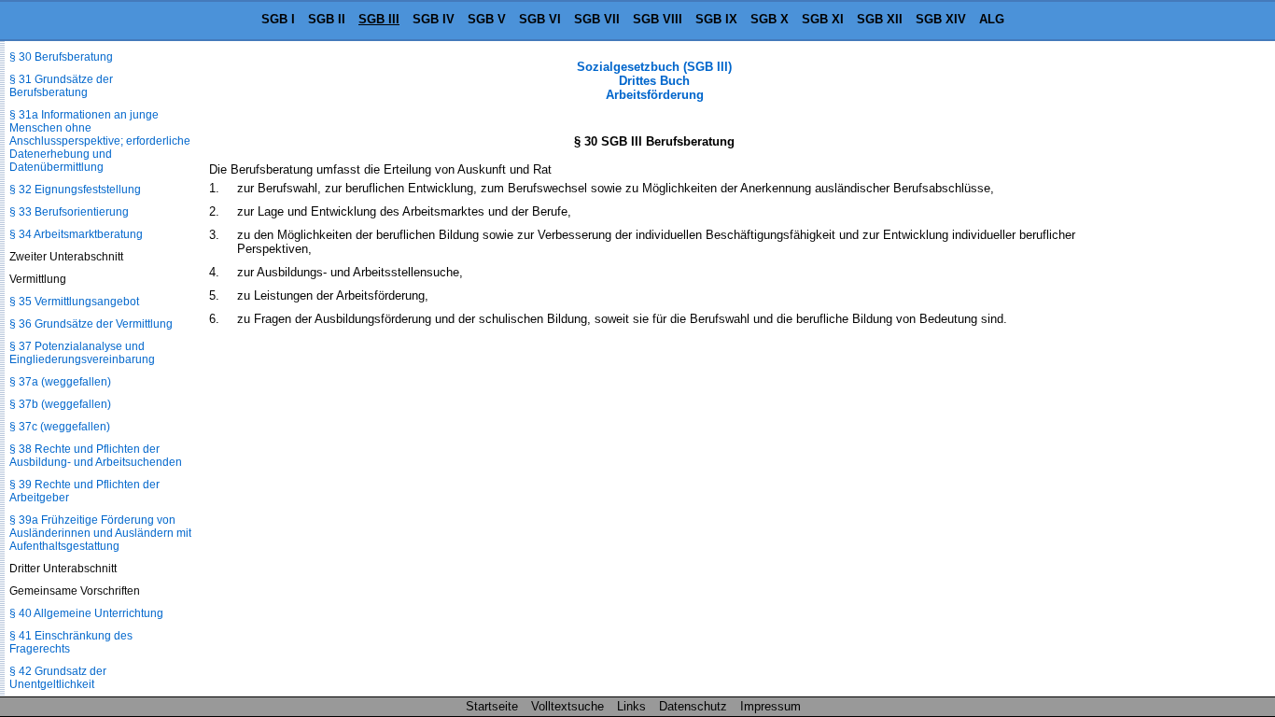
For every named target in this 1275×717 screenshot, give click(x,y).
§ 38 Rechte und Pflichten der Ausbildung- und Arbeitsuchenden (95, 456)
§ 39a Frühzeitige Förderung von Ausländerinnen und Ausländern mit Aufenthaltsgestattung (100, 533)
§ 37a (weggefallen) (60, 381)
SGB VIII (657, 19)
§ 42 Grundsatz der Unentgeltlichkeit (57, 678)
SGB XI (823, 19)
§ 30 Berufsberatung (61, 56)
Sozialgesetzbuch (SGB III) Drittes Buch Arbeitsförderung (654, 81)
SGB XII (880, 19)
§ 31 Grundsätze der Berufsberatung (61, 86)
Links (631, 706)
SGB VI (540, 19)
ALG (991, 19)
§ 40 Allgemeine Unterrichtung (86, 613)
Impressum (770, 706)
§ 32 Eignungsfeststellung (75, 189)
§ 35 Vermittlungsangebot (74, 301)
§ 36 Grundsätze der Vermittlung (91, 323)
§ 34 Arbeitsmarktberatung (76, 234)
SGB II (326, 19)
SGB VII (597, 19)
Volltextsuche (567, 706)
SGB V (487, 19)
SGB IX (716, 19)
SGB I (278, 19)
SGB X (769, 19)
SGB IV (434, 19)
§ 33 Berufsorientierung (69, 211)
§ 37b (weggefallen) (60, 404)
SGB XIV (941, 19)
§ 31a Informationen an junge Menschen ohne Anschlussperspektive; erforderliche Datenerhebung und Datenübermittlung (99, 141)
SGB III (378, 19)
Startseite (492, 706)
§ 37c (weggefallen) (59, 426)
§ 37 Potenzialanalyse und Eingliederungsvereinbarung (82, 353)
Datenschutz (693, 706)
